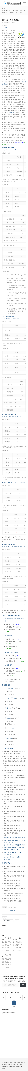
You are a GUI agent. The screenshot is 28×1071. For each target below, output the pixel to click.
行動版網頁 (10, 113)
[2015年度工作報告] (7, 962)
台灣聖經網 (8, 665)
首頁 (13, 10)
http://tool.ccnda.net (18, 483)
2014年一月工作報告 (10, 20)
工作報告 (5, 13)
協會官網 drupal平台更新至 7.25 (14, 838)
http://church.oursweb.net (11, 417)
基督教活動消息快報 (11, 652)
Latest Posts (12, 907)
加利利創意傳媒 (18, 1064)
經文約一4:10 (9, 738)
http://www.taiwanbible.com (12, 150)
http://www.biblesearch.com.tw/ (13, 547)
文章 (3, 8)
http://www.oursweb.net (11, 318)
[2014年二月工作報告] (7, 945)
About (4, 907)
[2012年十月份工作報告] (18, 945)
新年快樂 (9, 708)
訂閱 (23, 985)
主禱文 (9, 718)
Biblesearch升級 (10, 728)
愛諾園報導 (10, 688)
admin (12, 911)
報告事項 (22, 10)
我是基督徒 (8, 636)
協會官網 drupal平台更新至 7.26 (14, 845)
